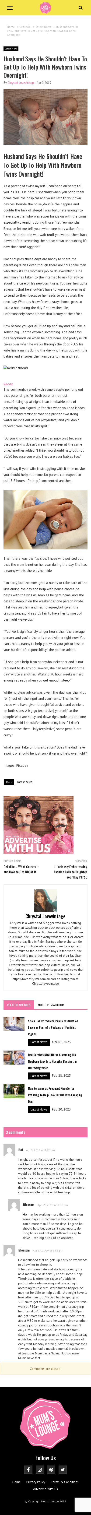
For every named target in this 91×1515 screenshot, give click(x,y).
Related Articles (18, 1004)
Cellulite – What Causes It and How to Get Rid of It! (21, 869)
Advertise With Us (45, 1489)
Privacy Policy (35, 1482)
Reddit (8, 384)
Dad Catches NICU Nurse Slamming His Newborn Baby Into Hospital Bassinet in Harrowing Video (52, 1061)
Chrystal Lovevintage (21, 83)
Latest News (11, 48)
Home (16, 1482)
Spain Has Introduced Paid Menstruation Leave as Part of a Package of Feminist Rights (53, 1027)
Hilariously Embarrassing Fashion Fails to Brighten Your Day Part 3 (71, 871)
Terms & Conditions (65, 1482)
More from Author (51, 1004)
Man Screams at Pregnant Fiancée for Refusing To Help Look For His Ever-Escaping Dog (55, 1095)
